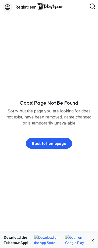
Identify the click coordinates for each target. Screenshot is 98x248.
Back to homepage (49, 143)
